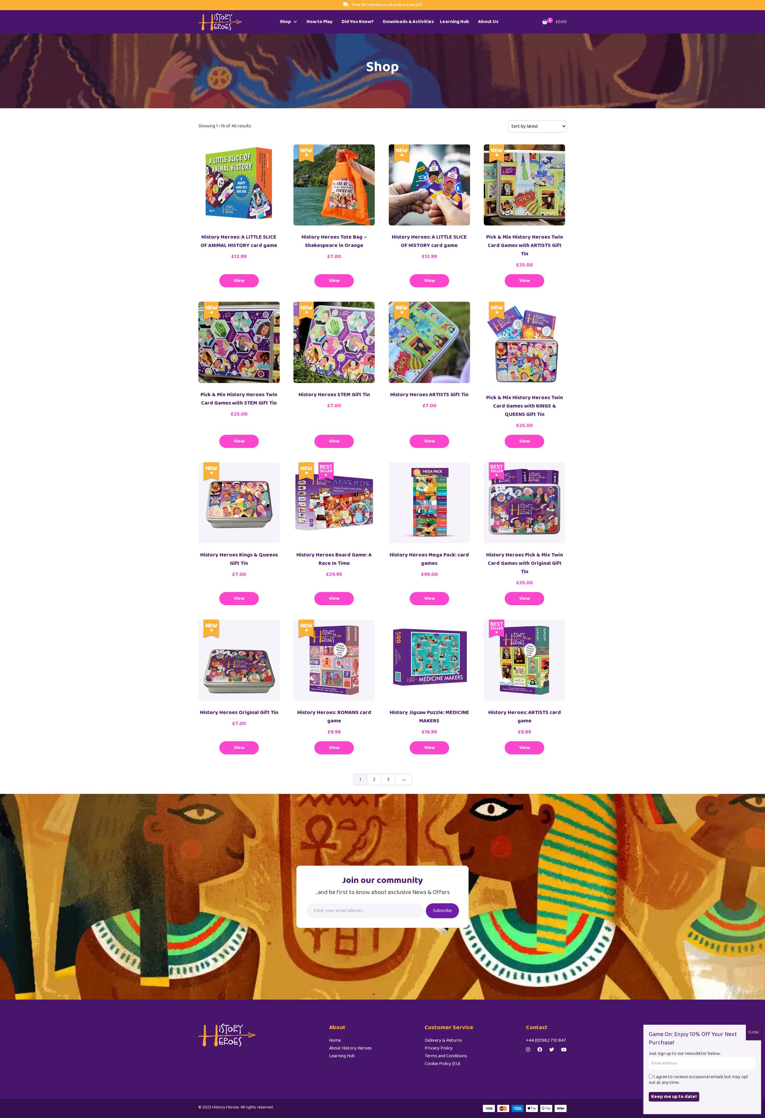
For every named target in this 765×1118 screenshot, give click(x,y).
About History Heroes (350, 1048)
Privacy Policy (439, 1048)
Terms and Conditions (446, 1056)
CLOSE (753, 1032)
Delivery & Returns (443, 1040)
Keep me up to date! (674, 1096)
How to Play (320, 21)
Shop (285, 21)
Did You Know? (358, 21)
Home (335, 1040)
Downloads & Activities (408, 21)
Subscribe (442, 910)
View (239, 280)
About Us (488, 21)
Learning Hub (454, 21)
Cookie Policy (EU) (442, 1063)
